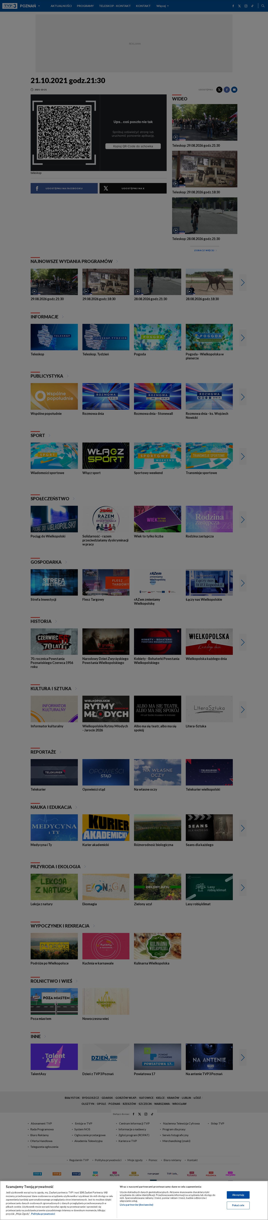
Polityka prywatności (43, 1213)
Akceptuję (238, 1194)
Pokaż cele (238, 1205)
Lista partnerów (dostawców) (136, 1204)
